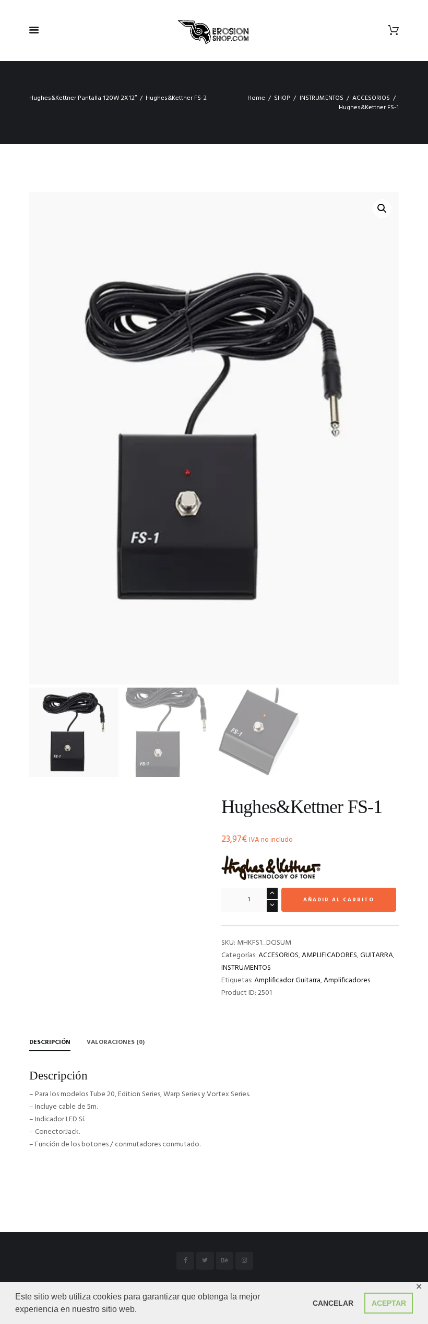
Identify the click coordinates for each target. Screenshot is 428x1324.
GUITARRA (376, 955)
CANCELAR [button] (333, 1303)
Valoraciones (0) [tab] (116, 1042)
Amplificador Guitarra (287, 980)
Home (256, 98)
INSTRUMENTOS (321, 98)
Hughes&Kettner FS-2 (176, 98)
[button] (382, 208)
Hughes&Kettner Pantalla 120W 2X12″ (83, 98)
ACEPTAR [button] (389, 1303)
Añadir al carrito (338, 900)
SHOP (282, 98)
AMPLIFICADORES (329, 955)
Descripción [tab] (49, 1042)
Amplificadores (347, 980)
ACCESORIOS (371, 98)
